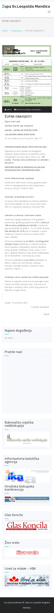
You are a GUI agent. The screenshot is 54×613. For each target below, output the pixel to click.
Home (5, 30)
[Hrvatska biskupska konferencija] (27, 499)
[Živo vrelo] (27, 552)
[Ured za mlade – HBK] (27, 580)
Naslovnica (17, 30)
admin (9, 109)
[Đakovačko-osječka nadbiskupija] (27, 439)
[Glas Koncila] (27, 526)
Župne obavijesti (33, 109)
